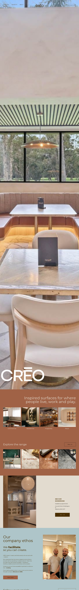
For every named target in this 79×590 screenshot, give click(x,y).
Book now (62, 514)
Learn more (10, 577)
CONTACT (5, 6)
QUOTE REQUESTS (69, 5)
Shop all (70, 444)
